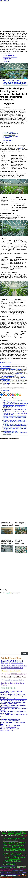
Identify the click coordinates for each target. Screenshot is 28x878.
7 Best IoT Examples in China (10, 863)
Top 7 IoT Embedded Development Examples (13, 848)
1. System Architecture (9, 132)
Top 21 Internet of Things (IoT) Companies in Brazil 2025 (14, 845)
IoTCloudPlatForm (6, 390)
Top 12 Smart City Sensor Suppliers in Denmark (12, 694)
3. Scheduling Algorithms (9, 135)
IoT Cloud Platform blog (8, 376)
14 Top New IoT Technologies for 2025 (12, 861)
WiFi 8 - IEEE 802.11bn (8, 688)
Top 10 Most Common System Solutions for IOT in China (14, 851)
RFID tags (6, 383)
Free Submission (7, 59)
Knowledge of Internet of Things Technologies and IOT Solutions (12, 81)
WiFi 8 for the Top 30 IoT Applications (10, 725)
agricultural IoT (10, 369)
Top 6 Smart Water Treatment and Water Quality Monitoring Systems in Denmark (12, 702)
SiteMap (4, 833)
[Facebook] (1, 394)
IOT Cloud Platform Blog (8, 55)
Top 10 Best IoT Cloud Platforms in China (12, 853)
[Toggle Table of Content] (1, 130)
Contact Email (20, 835)
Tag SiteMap (19, 833)
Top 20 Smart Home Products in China (10, 721)
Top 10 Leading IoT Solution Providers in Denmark (13, 700)
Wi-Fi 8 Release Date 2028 (9, 864)
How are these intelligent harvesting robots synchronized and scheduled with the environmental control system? (15, 83)
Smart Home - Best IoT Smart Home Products (12, 684)
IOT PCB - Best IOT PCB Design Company (14, 674)
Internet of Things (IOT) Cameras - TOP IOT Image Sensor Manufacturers (14, 667)
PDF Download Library (8, 58)
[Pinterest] (10, 394)
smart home (19, 373)
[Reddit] (6, 394)
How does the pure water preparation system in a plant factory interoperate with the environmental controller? (15, 428)
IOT (4, 80)
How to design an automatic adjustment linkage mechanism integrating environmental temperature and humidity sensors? (15, 413)
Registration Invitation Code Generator (10, 719)
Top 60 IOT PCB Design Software (10, 841)
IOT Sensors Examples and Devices (12, 680)
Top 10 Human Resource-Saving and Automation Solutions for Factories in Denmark (12, 706)
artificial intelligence (5, 379)
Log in (25, 835)
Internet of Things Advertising (10, 57)
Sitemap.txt (22, 831)
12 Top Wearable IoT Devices (10, 860)
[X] (4, 394)
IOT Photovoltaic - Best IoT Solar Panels (13, 677)
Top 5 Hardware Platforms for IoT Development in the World (15, 855)
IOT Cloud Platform (8, 140)
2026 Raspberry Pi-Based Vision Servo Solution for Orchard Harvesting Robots (15, 401)
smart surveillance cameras (18, 381)
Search (24, 653)
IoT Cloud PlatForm (4, 0)
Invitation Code (6, 61)
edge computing (7, 380)
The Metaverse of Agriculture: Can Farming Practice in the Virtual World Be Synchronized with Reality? (15, 404)
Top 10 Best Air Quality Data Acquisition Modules (14, 849)
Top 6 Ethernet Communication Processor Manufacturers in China (15, 858)
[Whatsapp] (17, 394)
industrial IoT (17, 369)
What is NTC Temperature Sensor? (9, 727)
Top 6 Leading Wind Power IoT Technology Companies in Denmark (11, 691)
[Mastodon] (13, 394)
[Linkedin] (8, 394)
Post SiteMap (11, 833)
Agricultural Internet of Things (11, 658)
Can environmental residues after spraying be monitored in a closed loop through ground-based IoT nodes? (14, 421)
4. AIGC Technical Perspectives (11, 136)
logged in (9, 593)
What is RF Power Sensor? (7, 730)
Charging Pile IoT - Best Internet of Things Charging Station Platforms (12, 662)
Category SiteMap (17, 834)
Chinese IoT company (5, 368)
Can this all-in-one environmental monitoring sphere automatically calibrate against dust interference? (15, 425)
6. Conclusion (7, 139)
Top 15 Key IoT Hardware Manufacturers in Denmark (13, 699)
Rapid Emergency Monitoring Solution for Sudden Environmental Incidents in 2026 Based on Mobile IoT (14, 417)
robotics (21, 148)
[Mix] (15, 394)
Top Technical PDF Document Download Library (14, 843)
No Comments (7, 107)
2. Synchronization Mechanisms (11, 133)
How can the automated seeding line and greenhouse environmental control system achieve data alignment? (15, 432)
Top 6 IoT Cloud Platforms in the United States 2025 (15, 839)
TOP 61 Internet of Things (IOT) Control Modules (14, 842)
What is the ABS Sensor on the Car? (9, 728)
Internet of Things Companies (11, 671)
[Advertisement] (14, 15)
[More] (20, 394)
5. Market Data (7, 137)
